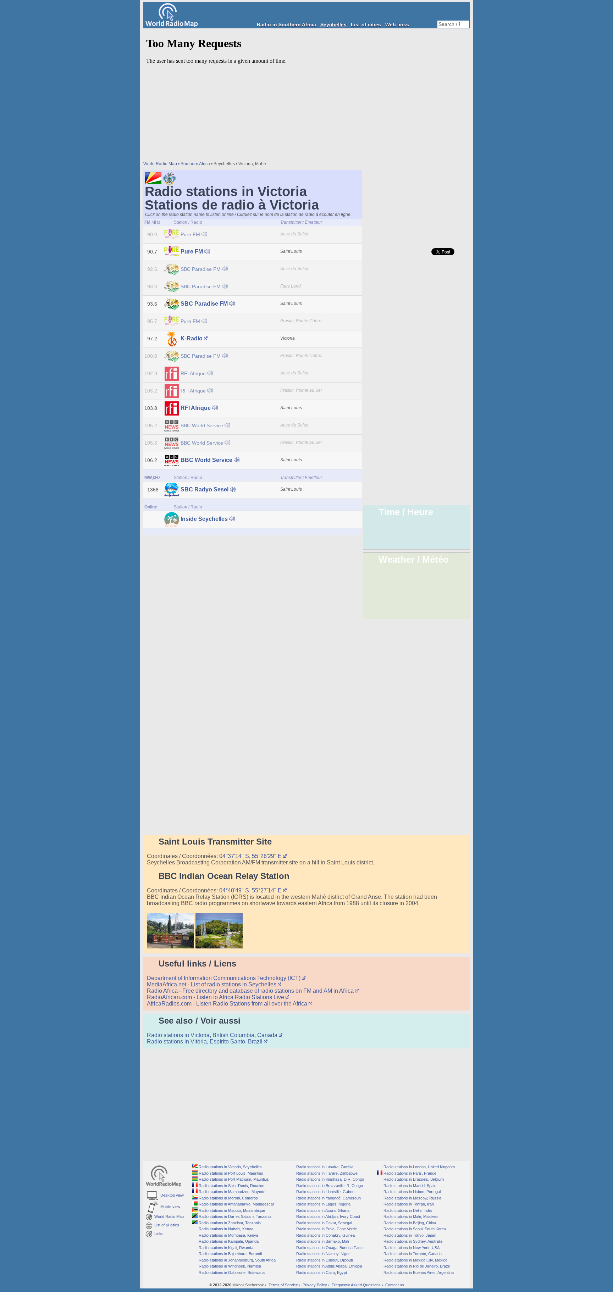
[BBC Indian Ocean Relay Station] (170, 946)
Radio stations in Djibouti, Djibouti (324, 1260)
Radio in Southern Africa (286, 24)
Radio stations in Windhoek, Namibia (229, 1266)
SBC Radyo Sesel (204, 489)
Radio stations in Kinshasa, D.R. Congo (329, 1179)
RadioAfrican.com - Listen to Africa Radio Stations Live (216, 997)
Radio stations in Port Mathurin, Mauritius (233, 1179)
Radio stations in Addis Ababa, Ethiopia (328, 1266)
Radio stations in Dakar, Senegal (323, 1223)
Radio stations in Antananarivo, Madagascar (236, 1204)
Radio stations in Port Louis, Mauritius (230, 1173)
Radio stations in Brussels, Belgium (413, 1179)
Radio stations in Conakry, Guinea (325, 1235)
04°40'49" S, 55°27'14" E (251, 890)
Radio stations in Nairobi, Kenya (225, 1229)
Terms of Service (283, 1285)
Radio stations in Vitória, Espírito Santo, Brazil (205, 1041)
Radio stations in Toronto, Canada (412, 1254)
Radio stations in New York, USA (411, 1248)
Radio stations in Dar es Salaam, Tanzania (234, 1216)
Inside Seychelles (204, 519)
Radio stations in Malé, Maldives (410, 1216)
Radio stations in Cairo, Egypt (321, 1272)
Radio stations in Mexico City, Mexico (414, 1260)
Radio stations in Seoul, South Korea (414, 1229)
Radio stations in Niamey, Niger (322, 1254)
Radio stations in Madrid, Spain (409, 1186)
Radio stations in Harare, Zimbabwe (326, 1173)
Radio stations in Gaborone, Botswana (231, 1272)
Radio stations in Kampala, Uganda (228, 1241)
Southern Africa (195, 163)
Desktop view (171, 1195)
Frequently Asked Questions (356, 1285)
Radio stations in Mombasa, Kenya (228, 1235)
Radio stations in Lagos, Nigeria (322, 1204)
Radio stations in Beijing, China (409, 1223)
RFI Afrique (193, 373)
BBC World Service (202, 425)
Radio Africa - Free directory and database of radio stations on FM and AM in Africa (251, 991)
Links (158, 1233)
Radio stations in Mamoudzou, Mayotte (231, 1192)
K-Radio (191, 338)
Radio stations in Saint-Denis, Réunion (231, 1186)
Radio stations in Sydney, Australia (412, 1241)
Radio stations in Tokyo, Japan (409, 1235)
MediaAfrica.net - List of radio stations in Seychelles (212, 984)
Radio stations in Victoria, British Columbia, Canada (213, 1035)
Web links (397, 24)
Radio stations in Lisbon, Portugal (411, 1192)
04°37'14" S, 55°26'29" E (251, 856)
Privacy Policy (315, 1285)
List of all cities (165, 1225)
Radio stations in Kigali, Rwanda (225, 1248)
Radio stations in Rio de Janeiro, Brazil (415, 1266)
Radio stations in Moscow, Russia (411, 1198)
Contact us (394, 1285)
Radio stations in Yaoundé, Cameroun (328, 1198)
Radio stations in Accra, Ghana (322, 1210)
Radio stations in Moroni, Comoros (228, 1198)
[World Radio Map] (171, 25)
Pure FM (190, 234)
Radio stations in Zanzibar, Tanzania (229, 1223)
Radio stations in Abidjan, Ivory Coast (327, 1216)
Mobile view (169, 1206)
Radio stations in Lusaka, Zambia (324, 1167)
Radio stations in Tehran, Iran (408, 1204)
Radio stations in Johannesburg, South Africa (237, 1260)
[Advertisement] (416, 134)
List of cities (366, 24)
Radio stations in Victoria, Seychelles (230, 1167)
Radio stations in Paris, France (409, 1173)
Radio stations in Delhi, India (407, 1210)
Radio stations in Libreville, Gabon (324, 1192)
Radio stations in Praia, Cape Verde (326, 1229)
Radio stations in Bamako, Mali (322, 1241)
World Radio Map (160, 163)
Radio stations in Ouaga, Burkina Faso (329, 1248)
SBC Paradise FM (200, 269)
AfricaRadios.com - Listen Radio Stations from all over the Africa (228, 1004)
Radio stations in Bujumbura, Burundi (230, 1254)
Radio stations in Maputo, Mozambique (231, 1210)
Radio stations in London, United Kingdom (418, 1167)
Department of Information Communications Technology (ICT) (224, 978)
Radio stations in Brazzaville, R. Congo (329, 1186)
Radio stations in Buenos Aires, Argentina (418, 1272)
